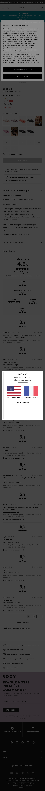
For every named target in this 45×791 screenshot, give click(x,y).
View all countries (22, 402)
